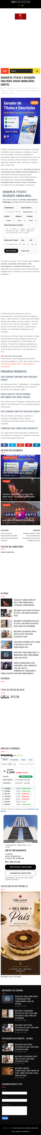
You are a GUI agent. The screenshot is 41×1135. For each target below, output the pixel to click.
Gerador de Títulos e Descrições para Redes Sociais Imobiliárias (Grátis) (18, 471)
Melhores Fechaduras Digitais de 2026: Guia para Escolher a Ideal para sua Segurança (26, 623)
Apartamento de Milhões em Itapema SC (18, 520)
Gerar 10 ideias (11, 251)
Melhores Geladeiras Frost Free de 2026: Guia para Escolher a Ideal (25, 634)
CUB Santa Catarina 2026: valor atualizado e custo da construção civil (27, 644)
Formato (29, 216)
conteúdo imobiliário (16, 88)
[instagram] (22, 5)
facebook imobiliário (31, 88)
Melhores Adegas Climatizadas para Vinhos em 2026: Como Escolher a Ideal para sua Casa (27, 1072)
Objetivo (19, 216)
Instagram (6, 505)
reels (11, 93)
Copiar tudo (25, 251)
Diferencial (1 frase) (11, 240)
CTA (31, 240)
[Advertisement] (20, 44)
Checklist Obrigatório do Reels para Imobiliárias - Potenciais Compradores (19, 495)
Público (6, 216)
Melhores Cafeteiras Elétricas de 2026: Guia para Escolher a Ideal (27, 613)
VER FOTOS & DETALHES (21, 867)
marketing (6, 481)
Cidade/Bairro (9, 208)
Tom (22, 240)
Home (5, 71)
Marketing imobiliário (23, 91)
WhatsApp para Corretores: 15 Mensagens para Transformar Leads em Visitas (26, 655)
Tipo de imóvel (26, 208)
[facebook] (19, 5)
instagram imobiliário (8, 91)
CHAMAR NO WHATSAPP (20, 873)
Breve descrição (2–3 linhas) (13, 225)
